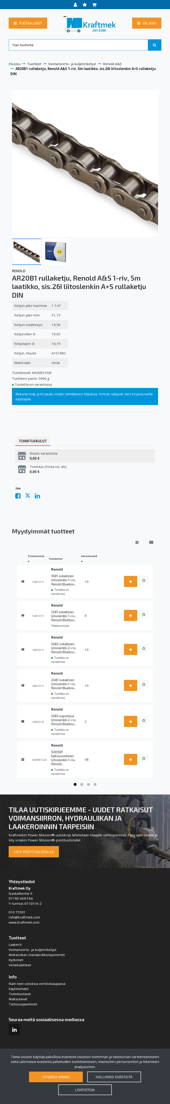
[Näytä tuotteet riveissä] (137, 542)
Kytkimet (16, 960)
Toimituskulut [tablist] (33, 441)
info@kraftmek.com (24, 917)
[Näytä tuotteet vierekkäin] (151, 542)
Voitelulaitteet (20, 965)
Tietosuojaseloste (23, 1004)
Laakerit (15, 944)
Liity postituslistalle (34, 852)
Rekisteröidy (25, 394)
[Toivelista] (85, 4)
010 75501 (17, 912)
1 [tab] (75, 784)
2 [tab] (81, 784)
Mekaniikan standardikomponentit (37, 954)
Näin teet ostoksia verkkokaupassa (37, 983)
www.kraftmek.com (24, 922)
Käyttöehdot (19, 988)
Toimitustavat (20, 994)
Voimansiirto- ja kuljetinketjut (32, 949)
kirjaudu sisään (52, 394)
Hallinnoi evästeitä (114, 1077)
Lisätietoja (85, 1090)
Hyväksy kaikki (56, 1077)
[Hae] (154, 44)
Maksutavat (18, 999)
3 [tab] (88, 784)
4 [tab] (95, 784)
